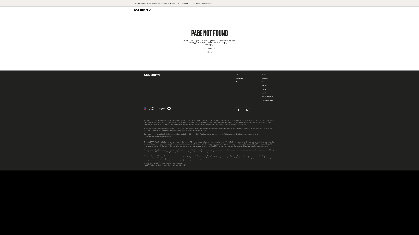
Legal (264, 93)
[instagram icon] (247, 109)
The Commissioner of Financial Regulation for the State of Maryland (168, 128)
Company (265, 78)
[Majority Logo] (142, 10)
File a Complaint (267, 97)
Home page (209, 44)
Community (209, 48)
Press (264, 89)
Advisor (264, 85)
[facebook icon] (238, 109)
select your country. (204, 3)
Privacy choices (267, 100)
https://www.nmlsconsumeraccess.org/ (157, 136)
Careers (264, 82)
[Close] (135, 3)
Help (209, 52)
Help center (240, 78)
